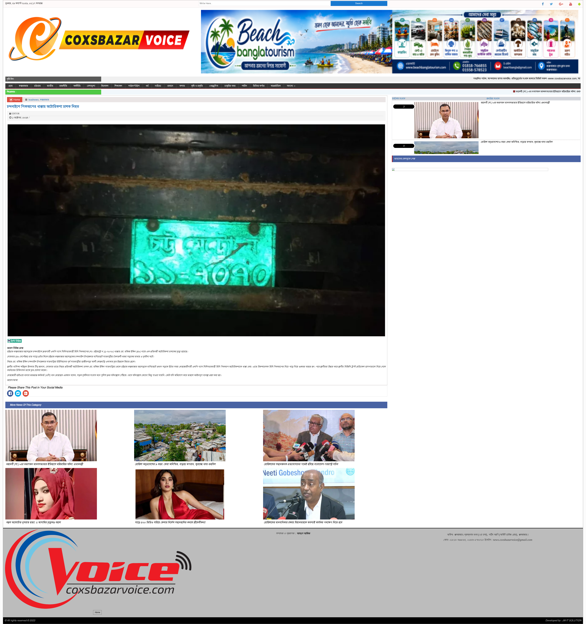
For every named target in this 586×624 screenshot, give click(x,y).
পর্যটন (244, 85)
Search (359, 3)
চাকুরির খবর (229, 85)
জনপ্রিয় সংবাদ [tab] (492, 98)
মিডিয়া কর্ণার (258, 85)
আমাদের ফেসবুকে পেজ (404, 158)
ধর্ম (147, 85)
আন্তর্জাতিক (276, 85)
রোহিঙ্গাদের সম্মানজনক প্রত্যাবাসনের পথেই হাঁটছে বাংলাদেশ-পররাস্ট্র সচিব (301, 464)
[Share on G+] (26, 393)
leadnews (34, 99)
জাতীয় (50, 85)
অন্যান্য (290, 85)
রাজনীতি (63, 85)
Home (16, 99)
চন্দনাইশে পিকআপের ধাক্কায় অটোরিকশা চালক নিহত (43, 106)
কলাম (182, 85)
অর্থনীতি (77, 85)
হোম (10, 85)
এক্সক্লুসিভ (213, 85)
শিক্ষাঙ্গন (118, 85)
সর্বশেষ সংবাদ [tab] (398, 98)
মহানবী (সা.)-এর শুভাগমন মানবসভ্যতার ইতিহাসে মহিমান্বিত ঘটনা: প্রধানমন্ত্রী (512, 91)
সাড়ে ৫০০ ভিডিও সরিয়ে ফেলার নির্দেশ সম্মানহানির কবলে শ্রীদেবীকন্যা (170, 522)
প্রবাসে (170, 85)
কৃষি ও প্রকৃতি (197, 85)
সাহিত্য (158, 85)
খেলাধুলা (91, 85)
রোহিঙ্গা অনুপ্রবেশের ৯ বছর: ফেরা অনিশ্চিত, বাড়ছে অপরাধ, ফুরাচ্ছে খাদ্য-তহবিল (175, 464)
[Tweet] (18, 393)
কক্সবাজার (23, 85)
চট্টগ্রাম (37, 85)
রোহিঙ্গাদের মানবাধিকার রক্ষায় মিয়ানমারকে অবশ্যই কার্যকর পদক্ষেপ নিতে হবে (303, 522)
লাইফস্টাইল (134, 85)
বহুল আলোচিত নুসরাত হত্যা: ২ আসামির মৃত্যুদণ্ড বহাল (33, 522)
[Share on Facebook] (10, 393)
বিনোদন (104, 85)
